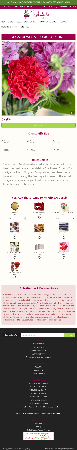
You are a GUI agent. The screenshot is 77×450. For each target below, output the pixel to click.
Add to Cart (38, 125)
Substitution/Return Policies (38, 430)
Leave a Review (38, 373)
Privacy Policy (26, 449)
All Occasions (7, 22)
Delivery (38, 423)
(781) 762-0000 (61, 6)
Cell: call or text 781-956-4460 (39, 357)
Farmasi (63, 22)
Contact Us (38, 370)
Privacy (38, 426)
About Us (38, 367)
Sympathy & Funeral (47, 22)
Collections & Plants (26, 22)
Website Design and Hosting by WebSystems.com (60, 449)
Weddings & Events (9, 27)
